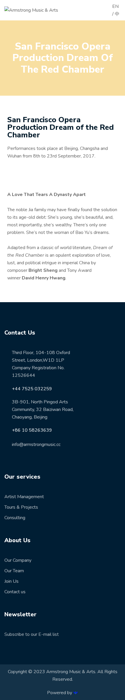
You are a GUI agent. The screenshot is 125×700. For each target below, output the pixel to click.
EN (115, 6)
